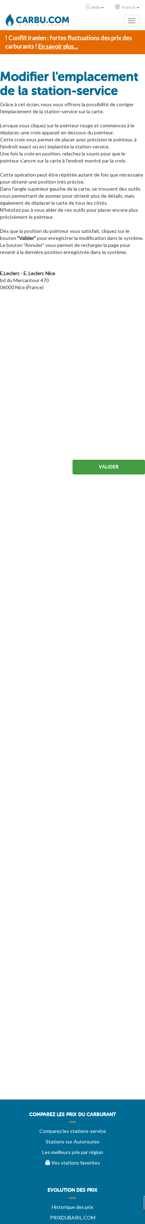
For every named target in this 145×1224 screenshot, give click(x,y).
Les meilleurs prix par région (72, 1152)
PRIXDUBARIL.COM (72, 1217)
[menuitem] (72, 1117)
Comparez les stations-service (72, 1131)
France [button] (128, 7)
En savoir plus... (58, 46)
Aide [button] (96, 7)
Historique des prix (72, 1207)
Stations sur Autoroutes (73, 1142)
